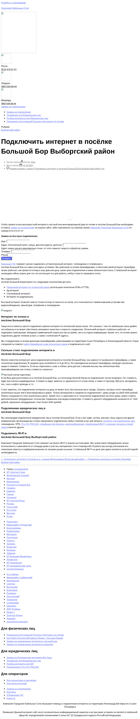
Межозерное (13, 481)
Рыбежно (11, 593)
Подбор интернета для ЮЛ (20, 663)
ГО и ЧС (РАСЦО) (30, 424)
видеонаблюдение (74, 424)
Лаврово (11, 618)
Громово (11, 487)
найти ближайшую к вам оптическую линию (46, 344)
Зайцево (11, 553)
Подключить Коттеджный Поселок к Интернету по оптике (35, 121)
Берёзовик (12, 590)
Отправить (6, 258)
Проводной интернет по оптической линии (28, 287)
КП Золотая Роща (16, 500)
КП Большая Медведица (19, 556)
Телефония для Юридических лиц (24, 115)
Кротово (11, 478)
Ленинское (12, 559)
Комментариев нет (57, 168)
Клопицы (11, 550)
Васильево (12, 586)
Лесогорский (13, 596)
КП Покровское (14, 562)
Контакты (11, 691)
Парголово (12, 521)
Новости (11, 698)
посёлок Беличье (15, 569)
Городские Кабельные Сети (15, 8)
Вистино (11, 513)
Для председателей (17, 683)
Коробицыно (13, 580)
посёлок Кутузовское (17, 621)
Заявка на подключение (19, 112)
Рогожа (10, 503)
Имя (4, 241)
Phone (4, 254)
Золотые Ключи (14, 615)
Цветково (11, 605)
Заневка (11, 543)
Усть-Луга (11, 510)
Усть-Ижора (12, 574)
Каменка (11, 491)
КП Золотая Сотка (16, 472)
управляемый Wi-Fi (95, 424)
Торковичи (12, 599)
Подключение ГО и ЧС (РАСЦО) (23, 667)
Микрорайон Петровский (19, 524)
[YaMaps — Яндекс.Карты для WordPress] (70, 218)
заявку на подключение (22, 227)
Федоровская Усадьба (18, 475)
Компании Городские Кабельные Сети (109, 227)
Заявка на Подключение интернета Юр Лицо (29, 657)
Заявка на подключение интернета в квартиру (30, 644)
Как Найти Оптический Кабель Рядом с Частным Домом (35, 638)
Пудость (11, 540)
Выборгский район (10, 129)
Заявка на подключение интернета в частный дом (32, 641)
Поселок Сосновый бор (18, 484)
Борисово (12, 546)
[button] (13, 106)
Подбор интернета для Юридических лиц (27, 118)
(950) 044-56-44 (9, 86)
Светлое (11, 583)
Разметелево (13, 531)
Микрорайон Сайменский (19, 577)
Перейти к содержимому (13, 2)
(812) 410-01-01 (9, 69)
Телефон (6, 251)
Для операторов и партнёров (21, 680)
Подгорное (12, 537)
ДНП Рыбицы (13, 609)
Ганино (10, 494)
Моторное (12, 534)
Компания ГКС (8, 263)
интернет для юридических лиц (119, 420)
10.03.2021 (28, 165)
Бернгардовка (14, 528)
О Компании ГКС (15, 695)
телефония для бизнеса (52, 424)
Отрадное (12, 497)
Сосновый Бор (20, 469)
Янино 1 (11, 612)
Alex (33, 162)
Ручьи (10, 516)
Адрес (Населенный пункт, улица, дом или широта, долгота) (32, 244)
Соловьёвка (13, 602)
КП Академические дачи (19, 565)
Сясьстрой (12, 506)
